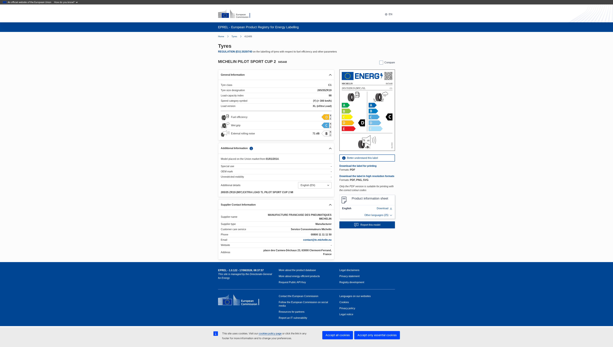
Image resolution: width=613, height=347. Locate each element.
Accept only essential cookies (377, 335)
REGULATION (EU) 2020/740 (235, 51)
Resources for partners (291, 311)
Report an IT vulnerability (293, 318)
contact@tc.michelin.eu (317, 239)
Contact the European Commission (298, 296)
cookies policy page (270, 333)
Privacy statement (349, 276)
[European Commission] (236, 14)
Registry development (351, 282)
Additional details (230, 185)
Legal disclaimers (349, 270)
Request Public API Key (292, 282)
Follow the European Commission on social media (303, 304)
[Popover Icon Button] (251, 148)
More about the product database (297, 270)
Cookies (344, 302)
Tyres (234, 36)
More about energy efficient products (299, 276)
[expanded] (330, 74)
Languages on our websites (355, 296)
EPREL (241, 270)
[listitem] (237, 36)
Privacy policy (347, 308)
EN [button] (390, 14)
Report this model (370, 224)
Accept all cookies (337, 335)
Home (221, 36)
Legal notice (346, 314)
